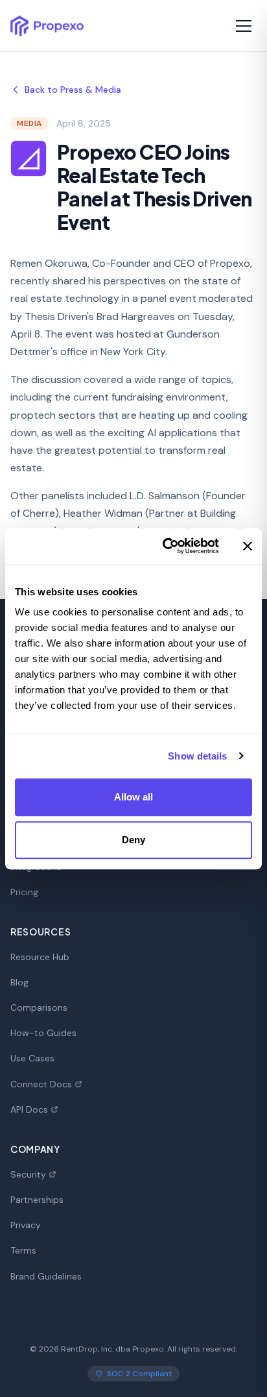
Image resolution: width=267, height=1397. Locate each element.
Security (28, 1174)
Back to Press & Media (73, 89)
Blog (19, 982)
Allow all (134, 796)
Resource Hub (39, 957)
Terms (23, 1250)
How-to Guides (43, 1033)
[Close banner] (247, 545)
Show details (197, 755)
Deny (133, 839)
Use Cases (32, 1058)
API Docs (29, 1109)
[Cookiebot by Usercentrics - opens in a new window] (165, 546)
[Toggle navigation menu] (244, 26)
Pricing (24, 892)
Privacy (25, 1225)
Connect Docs (41, 1084)
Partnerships (37, 1199)
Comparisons (38, 1007)
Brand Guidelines (46, 1276)
